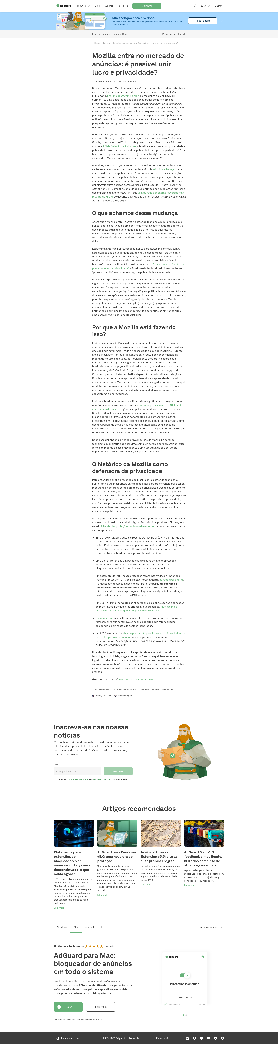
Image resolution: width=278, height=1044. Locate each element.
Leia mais (101, 1006)
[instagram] (187, 1038)
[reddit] (222, 1038)
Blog (104, 43)
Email (56, 765)
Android (89, 927)
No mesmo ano (104, 618)
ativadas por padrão (171, 579)
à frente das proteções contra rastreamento (127, 526)
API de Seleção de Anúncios (119, 146)
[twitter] (201, 1038)
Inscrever (118, 771)
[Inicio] (63, 6)
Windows (62, 927)
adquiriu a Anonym (164, 169)
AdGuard (96, 43)
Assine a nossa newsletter (136, 679)
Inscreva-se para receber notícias (110, 34)
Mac (76, 927)
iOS (102, 927)
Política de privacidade (77, 779)
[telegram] (215, 1038)
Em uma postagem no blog (123, 95)
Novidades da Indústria (148, 689)
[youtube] (208, 1038)
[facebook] (194, 1038)
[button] (222, 21)
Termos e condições (102, 779)
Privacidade (167, 689)
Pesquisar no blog (171, 34)
